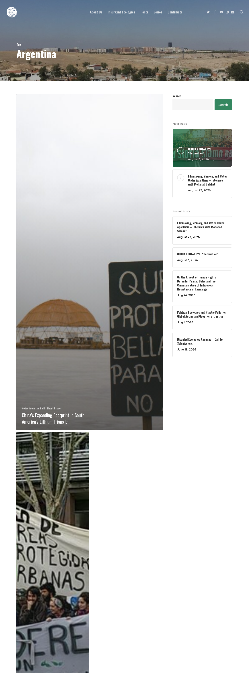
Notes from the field (33, 408)
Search (176, 96)
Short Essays (54, 408)
